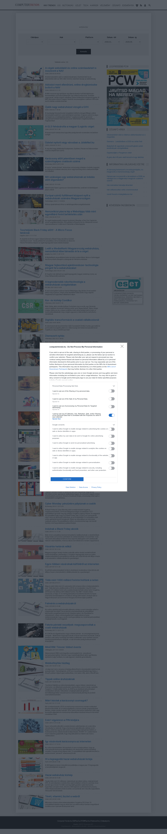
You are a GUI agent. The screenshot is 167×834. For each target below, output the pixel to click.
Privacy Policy (96, 487)
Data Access (83, 487)
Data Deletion (71, 487)
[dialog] (83, 417)
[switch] (112, 390)
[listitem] (83, 386)
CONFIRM (67, 479)
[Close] (123, 347)
